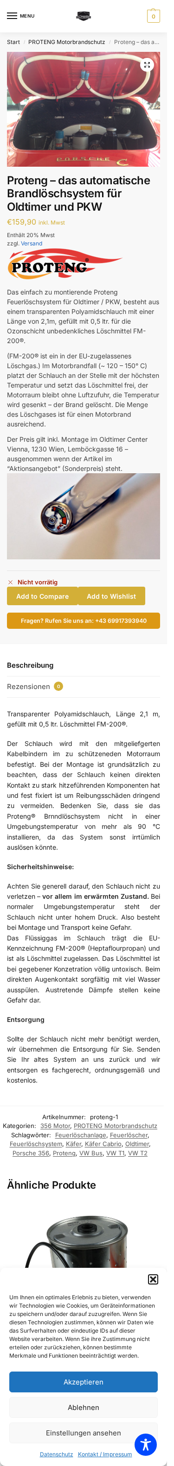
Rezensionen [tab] (33, 686)
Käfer (73, 1143)
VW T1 (115, 1153)
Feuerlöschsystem (36, 1143)
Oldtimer (137, 1143)
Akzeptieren (83, 1382)
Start (13, 41)
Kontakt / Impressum (105, 1454)
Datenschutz (56, 1454)
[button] (153, 1279)
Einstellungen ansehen (83, 1432)
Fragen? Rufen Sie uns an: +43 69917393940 (84, 620)
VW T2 (138, 1153)
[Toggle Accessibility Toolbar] (146, 1445)
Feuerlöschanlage (80, 1135)
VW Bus (91, 1153)
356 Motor (55, 1125)
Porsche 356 (31, 1153)
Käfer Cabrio (103, 1143)
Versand (31, 243)
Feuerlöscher (129, 1135)
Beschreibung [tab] (30, 665)
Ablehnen (83, 1407)
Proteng (64, 1153)
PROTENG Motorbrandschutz (66, 41)
